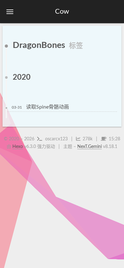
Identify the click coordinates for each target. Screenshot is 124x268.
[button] (10, 11)
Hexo (17, 146)
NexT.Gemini (89, 146)
